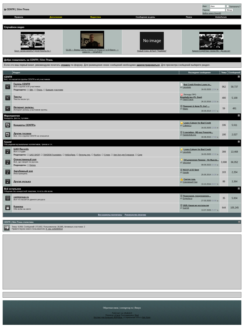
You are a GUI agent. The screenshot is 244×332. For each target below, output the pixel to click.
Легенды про (84, 155)
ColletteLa (187, 125)
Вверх (138, 307)
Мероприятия (12, 115)
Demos (32, 165)
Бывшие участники (54, 90)
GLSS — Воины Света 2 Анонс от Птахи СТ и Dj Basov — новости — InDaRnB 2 (92, 51)
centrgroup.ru (126, 307)
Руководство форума (135, 215)
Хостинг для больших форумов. (108, 317)
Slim (31, 90)
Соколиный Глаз (190, 182)
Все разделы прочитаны (110, 215)
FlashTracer (188, 99)
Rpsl (137, 315)
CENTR (8, 77)
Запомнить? (234, 7)
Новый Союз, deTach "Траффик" (151, 51)
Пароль (206, 10)
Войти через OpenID (212, 13)
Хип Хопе (146, 317)
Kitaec (185, 109)
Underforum (221, 17)
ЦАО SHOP (34, 155)
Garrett (186, 208)
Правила (18, 17)
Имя (204, 6)
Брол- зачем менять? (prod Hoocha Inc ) (32, 51)
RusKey (97, 155)
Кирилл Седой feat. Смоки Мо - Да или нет (211, 51)
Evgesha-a (187, 198)
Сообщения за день (145, 17)
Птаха (39, 90)
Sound (7, 142)
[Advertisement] (122, 263)
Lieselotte (187, 87)
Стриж (107, 155)
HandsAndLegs (189, 135)
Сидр (140, 155)
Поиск (189, 17)
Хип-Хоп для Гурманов (123, 155)
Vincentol (187, 163)
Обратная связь (110, 307)
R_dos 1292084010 (54, 229)
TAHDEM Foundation (52, 155)
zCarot (117, 315)
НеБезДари (70, 155)
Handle (186, 172)
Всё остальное (12, 188)
